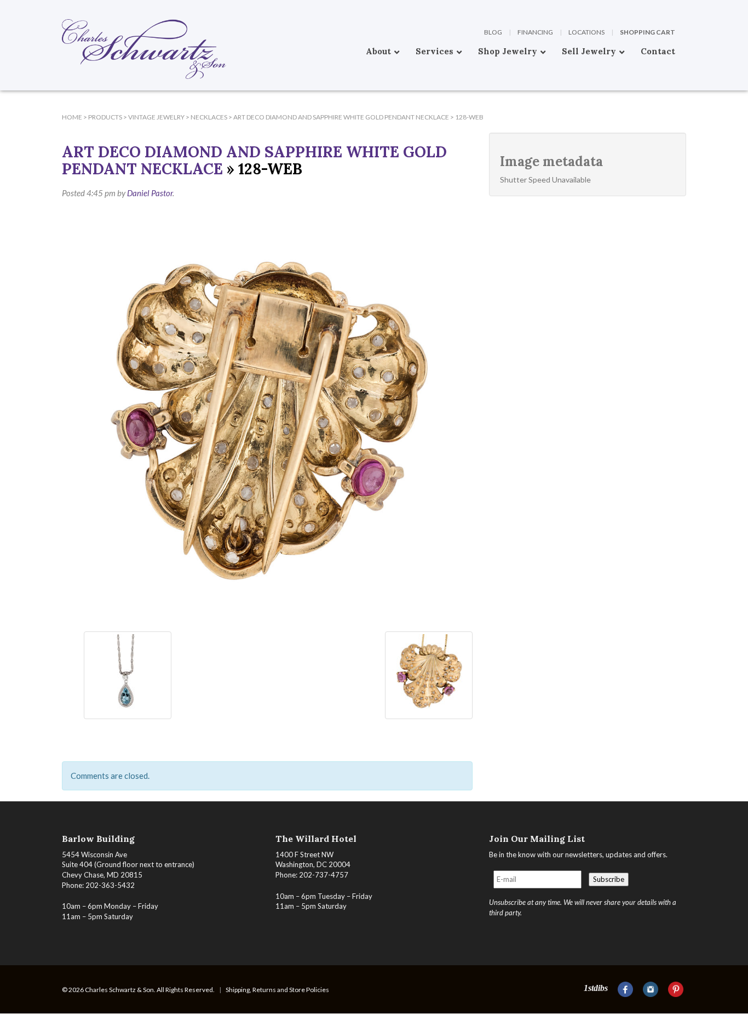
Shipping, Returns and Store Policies (277, 989)
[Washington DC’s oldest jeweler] (62, 8)
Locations (586, 32)
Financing (535, 32)
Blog (493, 32)
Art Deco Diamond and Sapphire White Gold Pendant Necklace (254, 160)
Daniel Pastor (149, 193)
